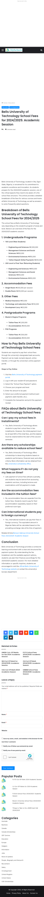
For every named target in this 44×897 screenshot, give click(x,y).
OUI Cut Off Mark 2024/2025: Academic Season (31, 663)
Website (4, 730)
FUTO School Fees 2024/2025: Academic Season (31, 654)
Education (11, 103)
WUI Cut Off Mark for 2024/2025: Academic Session (10, 663)
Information (5, 849)
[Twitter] (11, 633)
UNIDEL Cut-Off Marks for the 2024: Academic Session (11, 654)
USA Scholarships (7, 881)
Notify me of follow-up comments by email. (18, 746)
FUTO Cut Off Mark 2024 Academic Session (27, 779)
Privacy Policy (16, 893)
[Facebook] (6, 633)
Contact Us (34, 893)
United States (6, 878)
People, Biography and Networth (12, 860)
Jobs (3, 853)
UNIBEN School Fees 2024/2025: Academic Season (31, 672)
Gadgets (4, 846)
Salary (4, 867)
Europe (4, 842)
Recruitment (6, 864)
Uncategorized (14, 107)
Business (5, 825)
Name (4, 714)
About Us (25, 893)
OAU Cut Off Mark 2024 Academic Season (11, 671)
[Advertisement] (22, 25)
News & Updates (7, 857)
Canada (4, 828)
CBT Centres (6, 835)
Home (5, 103)
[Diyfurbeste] (13, 50)
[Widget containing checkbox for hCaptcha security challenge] (18, 757)
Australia (4, 821)
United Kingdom (7, 874)
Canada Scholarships (8, 832)
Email (4, 722)
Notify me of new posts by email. (14, 750)
